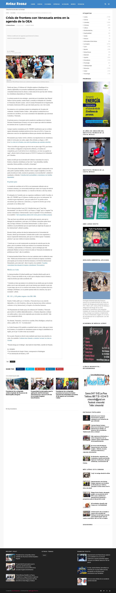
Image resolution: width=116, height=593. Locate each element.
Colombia (47, 4)
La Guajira (65, 4)
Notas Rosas (16, 4)
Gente (85, 36)
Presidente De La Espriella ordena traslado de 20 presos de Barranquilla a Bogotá (16, 393)
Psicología (86, 63)
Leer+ (85, 46)
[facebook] (101, 591)
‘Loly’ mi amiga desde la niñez (100, 473)
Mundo (73, 4)
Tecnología (87, 73)
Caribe (33, 4)
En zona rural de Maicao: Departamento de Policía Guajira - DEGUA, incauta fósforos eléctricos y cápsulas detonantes (95, 449)
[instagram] (106, 591)
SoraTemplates (16, 590)
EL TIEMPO (11, 51)
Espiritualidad (87, 33)
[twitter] (103, 591)
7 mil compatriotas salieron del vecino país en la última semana (33, 215)
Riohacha (81, 4)
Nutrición (86, 55)
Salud (85, 71)
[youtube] (109, 591)
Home (7, 12)
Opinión (86, 57)
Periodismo (87, 60)
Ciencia (39, 4)
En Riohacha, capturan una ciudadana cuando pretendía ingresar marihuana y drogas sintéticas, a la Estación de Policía (96, 460)
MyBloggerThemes (33, 590)
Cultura (86, 28)
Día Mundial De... (88, 30)
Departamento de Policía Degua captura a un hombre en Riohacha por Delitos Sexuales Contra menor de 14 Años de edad (96, 485)
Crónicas (56, 4)
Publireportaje (88, 65)
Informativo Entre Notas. (90, 41)
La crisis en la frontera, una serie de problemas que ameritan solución (30, 142)
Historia (86, 38)
